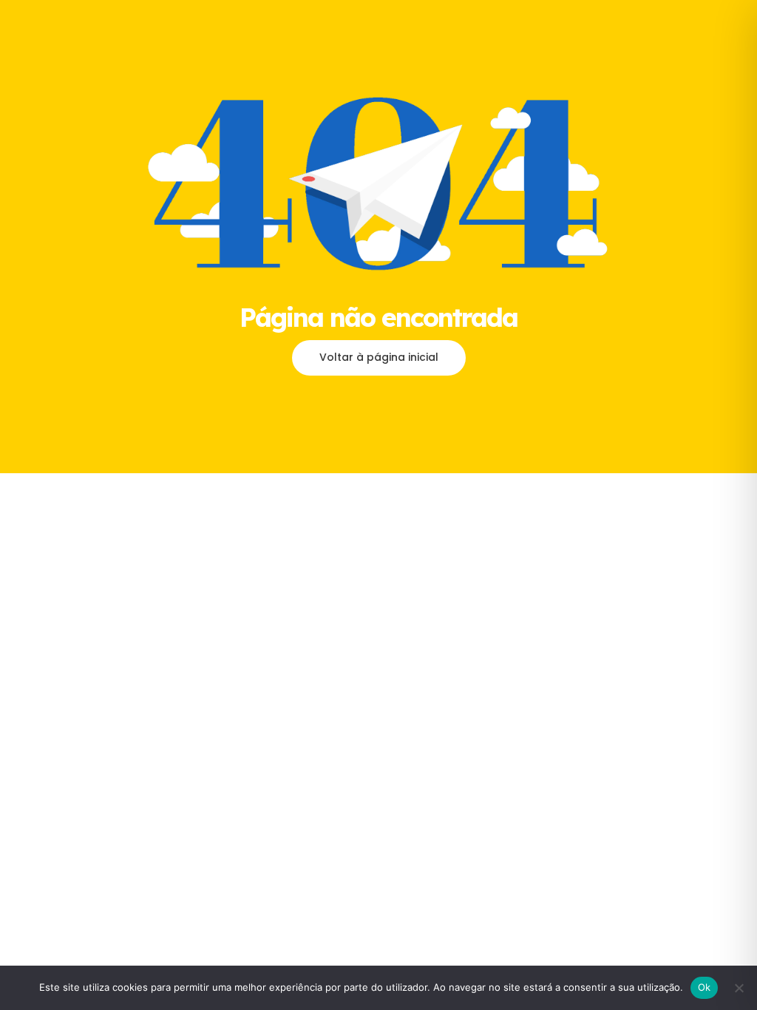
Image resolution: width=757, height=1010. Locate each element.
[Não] (738, 987)
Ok (704, 987)
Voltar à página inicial (378, 357)
